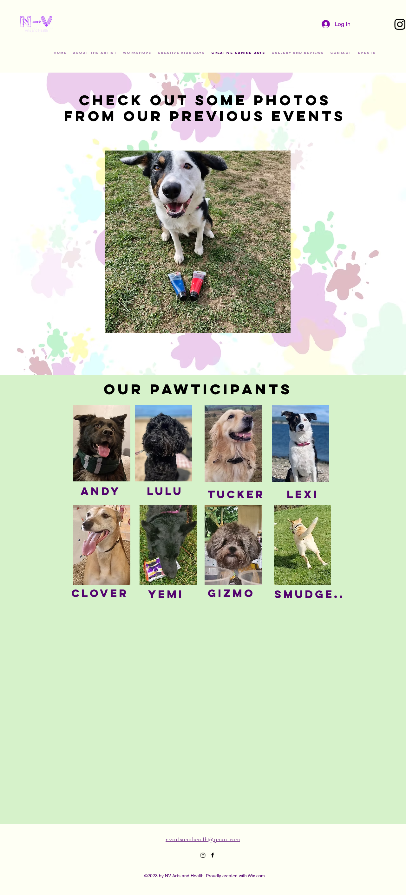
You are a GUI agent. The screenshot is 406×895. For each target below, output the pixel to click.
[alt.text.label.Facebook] (212, 855)
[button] (198, 242)
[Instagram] (203, 855)
